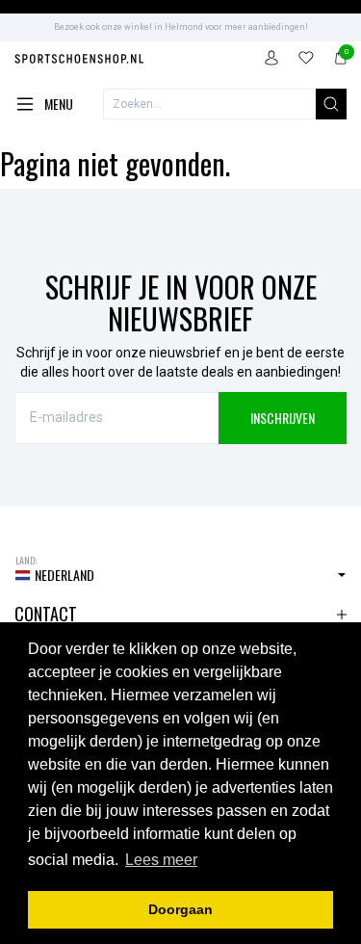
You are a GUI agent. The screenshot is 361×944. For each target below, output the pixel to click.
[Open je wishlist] (306, 60)
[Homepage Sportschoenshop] (79, 61)
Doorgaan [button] (180, 909)
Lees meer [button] (161, 860)
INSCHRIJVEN (282, 417)
